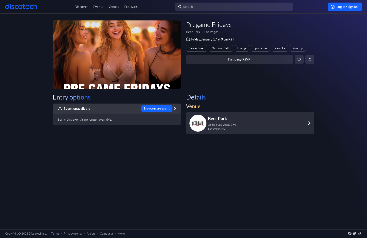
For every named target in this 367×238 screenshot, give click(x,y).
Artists (91, 233)
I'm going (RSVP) (239, 59)
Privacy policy (73, 233)
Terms (55, 233)
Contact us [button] (106, 233)
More (121, 233)
